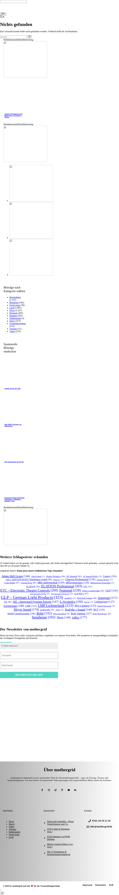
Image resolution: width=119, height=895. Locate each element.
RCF (99, 609)
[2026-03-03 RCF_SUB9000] (31, 274)
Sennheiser (43, 617)
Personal (13, 313)
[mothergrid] (60, 11)
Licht (11, 308)
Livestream (14, 605)
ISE (7, 602)
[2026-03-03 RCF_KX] (31, 237)
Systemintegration (17, 323)
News (12, 310)
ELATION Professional (61, 586)
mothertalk (47, 609)
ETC (88, 586)
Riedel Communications (21, 613)
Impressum (87, 885)
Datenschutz (100, 885)
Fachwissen (14, 305)
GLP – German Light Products (32, 597)
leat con (88, 602)
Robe (44, 613)
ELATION (33, 586)
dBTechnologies (77, 582)
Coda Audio (12, 582)
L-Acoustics (71, 601)
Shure (64, 617)
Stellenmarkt (15, 318)
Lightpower (104, 601)
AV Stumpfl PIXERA (92, 577)
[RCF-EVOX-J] (31, 200)
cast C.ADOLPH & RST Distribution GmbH (29, 579)
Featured (70, 590)
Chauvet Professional (80, 579)
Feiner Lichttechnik (93, 591)
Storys (12, 321)
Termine (13, 329)
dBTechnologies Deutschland (102, 583)
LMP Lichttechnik (55, 605)
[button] (1, 890)
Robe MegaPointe (102, 614)
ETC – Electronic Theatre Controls (29, 590)
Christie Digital (105, 580)
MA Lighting (85, 605)
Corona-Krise (28, 583)
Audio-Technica (55, 576)
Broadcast (14, 302)
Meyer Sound (26, 609)
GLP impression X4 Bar (40, 594)
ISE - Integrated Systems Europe (35, 601)
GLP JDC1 (81, 593)
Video (12, 331)
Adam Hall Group (16, 576)
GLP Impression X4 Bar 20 (62, 594)
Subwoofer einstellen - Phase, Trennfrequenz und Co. (60, 822)
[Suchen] (29, 36)
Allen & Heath (38, 576)
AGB (111, 885)
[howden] (25, 161)
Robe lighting (81, 613)
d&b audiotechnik (50, 582)
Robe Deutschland (61, 614)
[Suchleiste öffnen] (2, 17)
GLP (112, 590)
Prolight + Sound (78, 609)
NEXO (60, 610)
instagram (107, 598)
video (79, 617)
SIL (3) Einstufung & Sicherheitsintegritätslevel (58, 853)
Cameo (110, 576)
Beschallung (15, 297)
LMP (31, 605)
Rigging (13, 315)
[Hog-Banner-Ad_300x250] (25, 77)
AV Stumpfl (74, 576)
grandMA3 (70, 598)
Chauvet (58, 580)
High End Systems (87, 598)
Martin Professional (106, 606)
